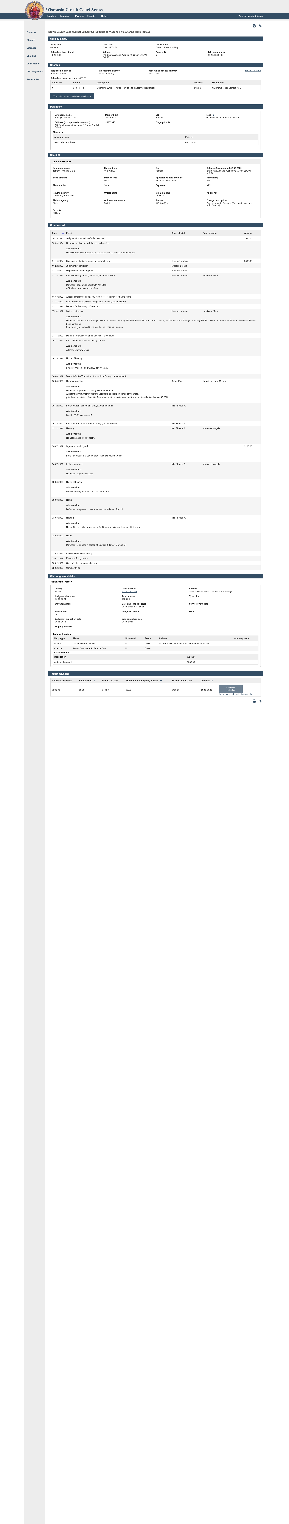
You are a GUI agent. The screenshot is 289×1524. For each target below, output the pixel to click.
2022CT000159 (129, 591)
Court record (33, 63)
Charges (31, 39)
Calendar (64, 15)
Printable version (253, 70)
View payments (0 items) (250, 15)
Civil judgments (35, 71)
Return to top (33, 24)
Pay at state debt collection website (235, 693)
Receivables (33, 79)
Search (50, 15)
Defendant (32, 47)
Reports (91, 15)
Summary (31, 31)
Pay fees (79, 15)
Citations (31, 55)
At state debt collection (231, 688)
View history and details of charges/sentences (72, 96)
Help (104, 15)
